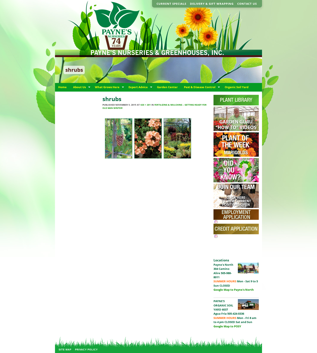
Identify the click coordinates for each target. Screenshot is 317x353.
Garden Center (167, 87)
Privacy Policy (86, 349)
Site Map (65, 349)
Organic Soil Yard (236, 87)
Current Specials (171, 4)
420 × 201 (145, 104)
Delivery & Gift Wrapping (212, 4)
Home (62, 87)
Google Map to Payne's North (233, 290)
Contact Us (247, 4)
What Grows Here (107, 87)
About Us (79, 87)
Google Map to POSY (227, 326)
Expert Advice (138, 87)
